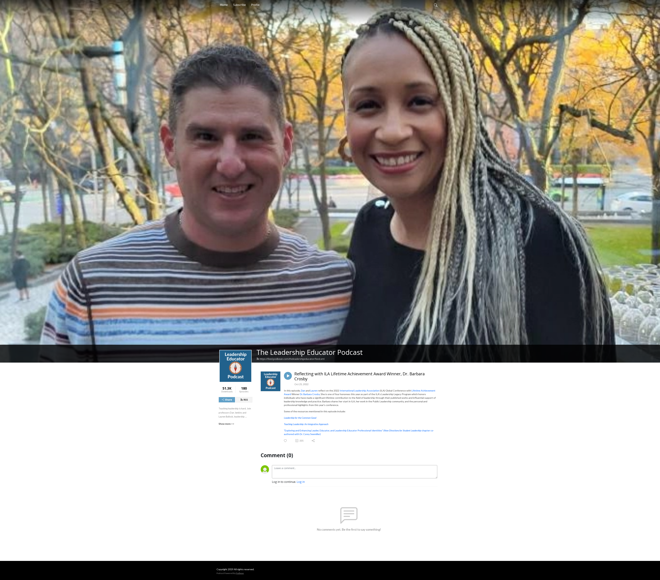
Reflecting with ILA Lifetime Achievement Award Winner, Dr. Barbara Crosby (359, 376)
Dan (303, 390)
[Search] (436, 4)
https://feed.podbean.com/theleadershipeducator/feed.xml (292, 359)
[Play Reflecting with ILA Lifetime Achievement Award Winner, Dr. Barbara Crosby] (288, 376)
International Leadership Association (359, 390)
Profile (255, 5)
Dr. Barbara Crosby (310, 394)
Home (224, 5)
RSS (246, 399)
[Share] (313, 440)
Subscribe (239, 5)
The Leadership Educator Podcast (309, 352)
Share (228, 399)
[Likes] (286, 441)
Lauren (314, 390)
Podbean (240, 573)
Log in (301, 482)
